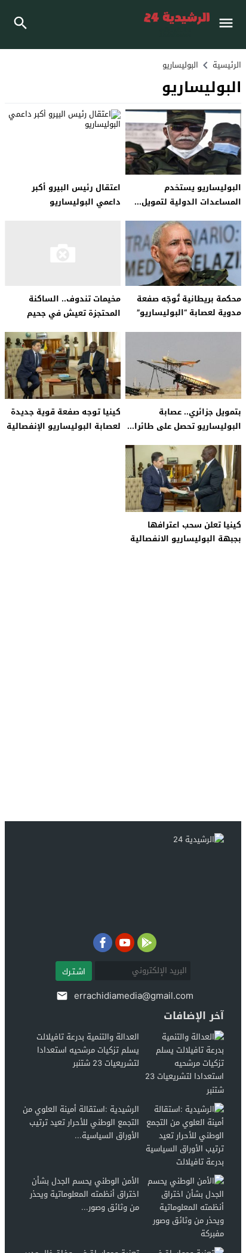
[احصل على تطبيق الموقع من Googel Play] (146, 942)
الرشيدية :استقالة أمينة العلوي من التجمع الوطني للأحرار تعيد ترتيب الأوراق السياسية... (81, 1122)
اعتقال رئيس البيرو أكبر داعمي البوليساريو (76, 194)
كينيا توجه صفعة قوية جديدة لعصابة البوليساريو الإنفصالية (64, 418)
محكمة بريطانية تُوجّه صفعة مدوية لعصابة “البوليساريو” (189, 305)
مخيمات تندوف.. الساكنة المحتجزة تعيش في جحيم (74, 305)
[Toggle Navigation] (229, 24)
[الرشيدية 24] (114, 880)
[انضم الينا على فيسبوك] (102, 942)
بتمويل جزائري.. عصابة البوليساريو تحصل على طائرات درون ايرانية (184, 425)
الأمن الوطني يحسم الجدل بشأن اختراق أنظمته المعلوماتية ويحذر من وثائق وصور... (84, 1194)
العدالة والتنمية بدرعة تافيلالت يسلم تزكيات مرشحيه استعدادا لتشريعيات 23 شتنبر (87, 1050)
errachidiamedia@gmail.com (133, 995)
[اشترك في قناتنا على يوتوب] (124, 942)
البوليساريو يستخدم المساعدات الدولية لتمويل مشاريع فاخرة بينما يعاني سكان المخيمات (191, 208)
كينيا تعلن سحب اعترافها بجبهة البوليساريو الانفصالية (185, 531)
